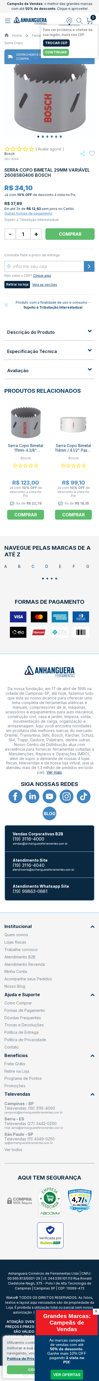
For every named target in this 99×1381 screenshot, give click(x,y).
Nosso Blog (14, 986)
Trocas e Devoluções (24, 1025)
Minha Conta (15, 971)
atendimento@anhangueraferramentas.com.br (43, 869)
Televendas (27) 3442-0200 (30, 1123)
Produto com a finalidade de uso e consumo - (53, 304)
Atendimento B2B (19, 957)
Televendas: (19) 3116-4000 (29, 1108)
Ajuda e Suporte (22, 994)
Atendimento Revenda (24, 964)
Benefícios (16, 1055)
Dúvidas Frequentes (22, 1017)
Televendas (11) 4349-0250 (29, 1139)
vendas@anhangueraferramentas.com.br (40, 843)
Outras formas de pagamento (28, 213)
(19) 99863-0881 (30, 891)
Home (17, 35)
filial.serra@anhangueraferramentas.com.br (33, 1127)
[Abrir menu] (8, 20)
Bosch (9, 154)
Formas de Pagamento (24, 1010)
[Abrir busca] (79, 20)
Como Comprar (18, 1003)
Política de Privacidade (25, 1039)
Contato (11, 1047)
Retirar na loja (17, 284)
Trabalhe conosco (21, 949)
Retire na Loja (16, 1071)
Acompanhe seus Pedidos (28, 978)
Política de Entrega (21, 1032)
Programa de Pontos (23, 1078)
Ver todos (13, 1149)
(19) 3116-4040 (29, 865)
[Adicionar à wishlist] (92, 153)
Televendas (17, 1094)
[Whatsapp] (82, 153)
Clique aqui (42, 276)
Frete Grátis (14, 1063)
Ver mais (54, 772)
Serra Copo (13, 43)
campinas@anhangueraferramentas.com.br (33, 1112)
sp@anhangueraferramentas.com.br (28, 1142)
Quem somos (16, 934)
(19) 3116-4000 (28, 839)
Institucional (18, 926)
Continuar (56, 52)
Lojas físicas (15, 942)
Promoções (14, 1085)
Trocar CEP (56, 43)
